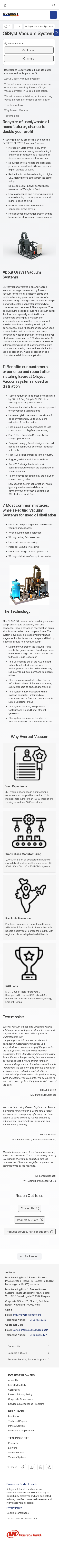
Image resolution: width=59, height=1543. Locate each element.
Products (13, 1443)
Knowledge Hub (17, 1385)
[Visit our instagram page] (49, 1467)
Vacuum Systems (17, 1457)
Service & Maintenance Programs (26, 1403)
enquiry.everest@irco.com (26, 1314)
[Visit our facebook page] (23, 1467)
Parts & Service (16, 1425)
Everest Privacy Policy (20, 1394)
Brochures (13, 1416)
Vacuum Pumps (16, 1452)
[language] (5, 5)
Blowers (12, 1447)
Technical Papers (17, 1421)
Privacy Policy (14, 1507)
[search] (54, 5)
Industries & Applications (21, 1430)
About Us (13, 1380)
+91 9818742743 (37, 1319)
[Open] (53, 15)
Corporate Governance (20, 1399)
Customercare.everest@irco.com (30, 1329)
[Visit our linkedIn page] (40, 1467)
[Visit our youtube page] (32, 1467)
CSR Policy (14, 1389)
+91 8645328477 (37, 1334)
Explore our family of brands (22, 1484)
